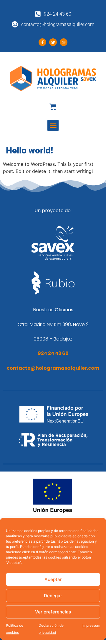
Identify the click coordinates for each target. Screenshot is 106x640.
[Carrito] (53, 107)
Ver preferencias (53, 612)
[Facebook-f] (42, 42)
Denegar (53, 595)
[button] (53, 125)
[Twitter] (53, 42)
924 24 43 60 (53, 353)
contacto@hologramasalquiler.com (53, 368)
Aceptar (53, 579)
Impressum (91, 625)
